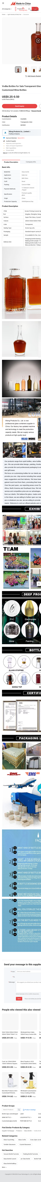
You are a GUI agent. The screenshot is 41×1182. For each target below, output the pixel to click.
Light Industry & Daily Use (14, 14)
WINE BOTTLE (6, 1117)
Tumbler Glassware (9, 1144)
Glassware (26, 14)
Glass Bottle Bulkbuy (10, 1163)
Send (19, 999)
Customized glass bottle (9, 1121)
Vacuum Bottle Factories (11, 1154)
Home (3, 14)
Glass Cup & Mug (9, 1140)
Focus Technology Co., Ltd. (25, 1174)
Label (21, 1114)
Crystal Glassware (25, 1144)
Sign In (5, 153)
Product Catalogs (30, 1110)
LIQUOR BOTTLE (25, 1117)
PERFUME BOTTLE (26, 1121)
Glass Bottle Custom (10, 1159)
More (3, 1167)
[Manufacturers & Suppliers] (21, 3)
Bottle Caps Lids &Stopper (10, 1114)
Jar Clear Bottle (25, 1159)
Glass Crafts (22, 1140)
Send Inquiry (19, 106)
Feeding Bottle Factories (30, 1154)
